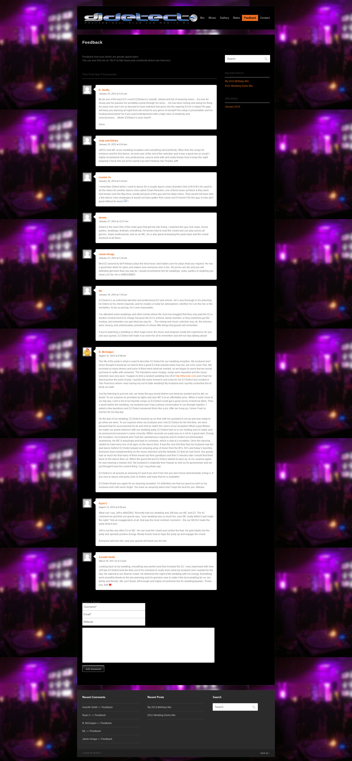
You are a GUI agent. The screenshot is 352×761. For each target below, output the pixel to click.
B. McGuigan (106, 352)
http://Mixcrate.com (185, 376)
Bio (202, 17)
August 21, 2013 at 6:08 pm (112, 355)
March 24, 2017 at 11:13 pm (112, 561)
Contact (265, 17)
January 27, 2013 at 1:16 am (113, 258)
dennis (103, 217)
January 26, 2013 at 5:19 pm (113, 181)
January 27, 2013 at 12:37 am (113, 221)
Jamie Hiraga (106, 254)
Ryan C (103, 503)
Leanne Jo (105, 177)
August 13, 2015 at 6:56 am (112, 507)
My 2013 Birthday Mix (237, 81)
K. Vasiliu (104, 90)
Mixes (212, 17)
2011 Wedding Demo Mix (239, 85)
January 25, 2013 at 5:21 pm (113, 93)
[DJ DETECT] (140, 21)
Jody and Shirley (108, 140)
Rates (236, 17)
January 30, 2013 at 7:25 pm (113, 294)
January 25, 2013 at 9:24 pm (113, 144)
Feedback (250, 17)
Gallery (224, 17)
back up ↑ (265, 753)
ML (100, 290)
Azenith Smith (107, 557)
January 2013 (232, 106)
